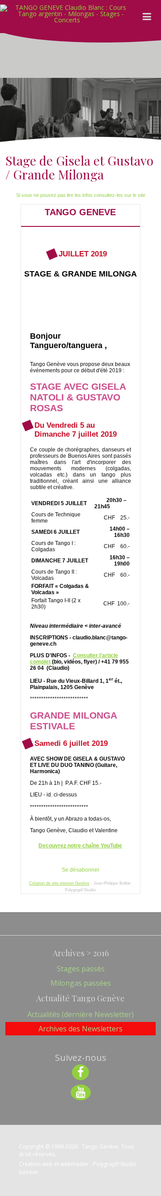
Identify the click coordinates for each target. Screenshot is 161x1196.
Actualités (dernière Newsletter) (80, 1014)
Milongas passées (81, 983)
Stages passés (81, 969)
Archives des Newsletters (80, 1029)
